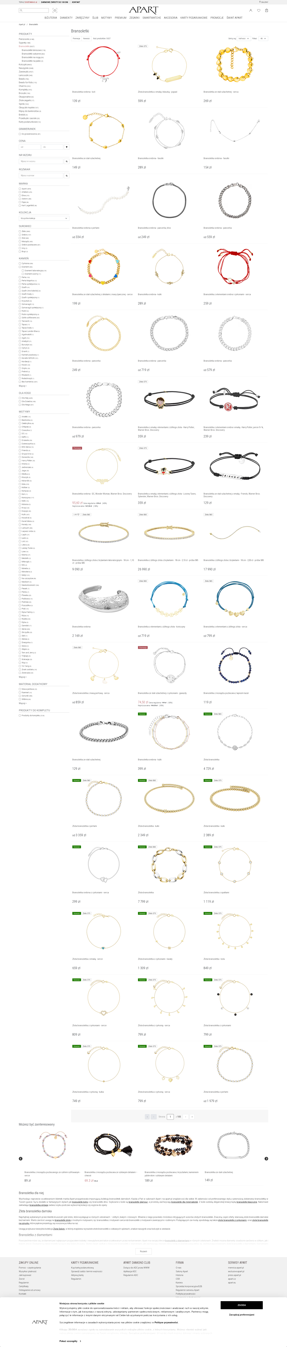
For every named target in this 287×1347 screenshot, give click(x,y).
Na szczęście (29, 578)
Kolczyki (25, 64)
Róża (25, 615)
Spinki (24, 104)
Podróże (26, 602)
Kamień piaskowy (30, 355)
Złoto (26, 231)
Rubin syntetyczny (30, 314)
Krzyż (25, 508)
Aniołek (26, 416)
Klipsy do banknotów (30, 111)
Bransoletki (27, 46)
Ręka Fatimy (28, 612)
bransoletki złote (63, 1220)
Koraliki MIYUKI (30, 358)
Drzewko (27, 440)
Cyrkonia (27, 263)
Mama (26, 555)
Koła (25, 484)
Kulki (25, 514)
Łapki (25, 534)
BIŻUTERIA (51, 17)
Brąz (25, 251)
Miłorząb (26, 562)
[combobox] (44, 218)
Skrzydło (27, 632)
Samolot (26, 625)
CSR (178, 1279)
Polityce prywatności (166, 1322)
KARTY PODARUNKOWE (193, 17)
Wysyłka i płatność (27, 1271)
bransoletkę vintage (39, 1205)
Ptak (25, 609)
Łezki (25, 538)
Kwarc (26, 365)
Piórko (25, 592)
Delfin (25, 437)
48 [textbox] (262, 38)
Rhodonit (26, 375)
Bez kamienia (30, 382)
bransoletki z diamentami (177, 1240)
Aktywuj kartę (77, 1275)
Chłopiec (26, 427)
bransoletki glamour (138, 1202)
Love (25, 551)
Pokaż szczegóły (68, 1341)
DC (24, 433)
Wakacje (27, 659)
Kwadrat (26, 518)
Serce (26, 629)
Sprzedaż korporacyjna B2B (189, 1286)
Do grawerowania (31, 134)
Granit (25, 351)
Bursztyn (27, 345)
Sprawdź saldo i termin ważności (86, 1271)
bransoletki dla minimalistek (184, 1202)
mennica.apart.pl (236, 1267)
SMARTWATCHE (152, 17)
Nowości (86, 38)
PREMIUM (120, 17)
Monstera (27, 572)
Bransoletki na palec (32, 61)
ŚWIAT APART (234, 17)
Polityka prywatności (185, 1294)
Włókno (26, 699)
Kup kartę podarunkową (82, 1267)
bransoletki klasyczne (247, 1202)
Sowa (25, 646)
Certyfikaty (24, 1286)
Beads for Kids (28, 82)
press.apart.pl (234, 1275)
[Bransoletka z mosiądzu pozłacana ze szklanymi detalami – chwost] (113, 1145)
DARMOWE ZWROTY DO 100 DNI (54, 2)
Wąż (25, 662)
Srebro (26, 235)
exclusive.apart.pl (236, 1271)
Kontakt (22, 1294)
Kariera (179, 1282)
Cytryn (25, 348)
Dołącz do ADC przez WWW (136, 1267)
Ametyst (26, 341)
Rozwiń (143, 1251)
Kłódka (26, 474)
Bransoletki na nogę (33, 57)
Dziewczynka (28, 444)
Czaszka (27, 430)
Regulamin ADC (130, 1275)
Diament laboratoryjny (35, 270)
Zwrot (22, 1279)
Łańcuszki (26, 75)
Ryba (25, 622)
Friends (26, 450)
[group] (53, 1159)
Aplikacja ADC (129, 1271)
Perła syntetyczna (31, 284)
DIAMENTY (66, 17)
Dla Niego (27, 405)
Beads (24, 79)
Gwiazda (27, 457)
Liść (25, 541)
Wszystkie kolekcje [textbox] (28, 218)
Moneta (26, 568)
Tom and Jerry (29, 652)
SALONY (264, 2)
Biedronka (27, 420)
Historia (179, 1275)
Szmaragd (28, 304)
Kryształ (27, 301)
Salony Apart (182, 1271)
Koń (25, 494)
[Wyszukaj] (21, 10)
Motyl (26, 575)
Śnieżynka (27, 642)
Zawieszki (26, 71)
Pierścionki (26, 39)
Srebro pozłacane (31, 245)
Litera (25, 545)
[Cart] (266, 10)
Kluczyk (26, 477)
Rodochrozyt (28, 378)
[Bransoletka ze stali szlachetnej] (233, 1145)
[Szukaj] (66, 147)
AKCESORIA (170, 17)
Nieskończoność (30, 585)
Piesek (25, 588)
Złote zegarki (26, 100)
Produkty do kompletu (33, 715)
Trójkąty (26, 656)
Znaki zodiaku (29, 669)
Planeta (26, 595)
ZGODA (242, 1305)
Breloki (23, 115)
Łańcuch (27, 528)
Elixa (25, 195)
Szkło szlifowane (30, 317)
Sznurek (27, 696)
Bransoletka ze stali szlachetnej (219, 1172)
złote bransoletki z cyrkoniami (232, 1220)
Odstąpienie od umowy (30, 1290)
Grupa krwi (27, 454)
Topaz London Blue (31, 331)
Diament (27, 267)
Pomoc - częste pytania (30, 1267)
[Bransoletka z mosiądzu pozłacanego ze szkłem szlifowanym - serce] (53, 1145)
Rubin (25, 311)
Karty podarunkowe (30, 122)
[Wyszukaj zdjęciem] (55, 10)
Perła (26, 277)
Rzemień (27, 692)
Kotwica (26, 504)
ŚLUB (95, 17)
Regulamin (24, 1282)
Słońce (25, 639)
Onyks (26, 368)
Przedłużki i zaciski (29, 118)
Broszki (24, 93)
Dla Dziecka (29, 401)
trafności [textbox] (242, 38)
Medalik (26, 558)
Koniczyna (28, 497)
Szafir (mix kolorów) (31, 291)
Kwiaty (26, 524)
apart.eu (232, 1282)
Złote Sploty (59, 1229)
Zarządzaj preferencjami (241, 1314)
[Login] (250, 10)
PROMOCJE (217, 17)
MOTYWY (106, 17)
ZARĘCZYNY (82, 17)
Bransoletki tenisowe (34, 50)
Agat (25, 338)
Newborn (26, 582)
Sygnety (24, 43)
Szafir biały (28, 294)
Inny (24, 248)
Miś (24, 565)
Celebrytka (28, 423)
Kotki (25, 501)
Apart (26, 189)
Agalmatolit (28, 334)
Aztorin (26, 199)
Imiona (25, 464)
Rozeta (26, 619)
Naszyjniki (26, 68)
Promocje (76, 38)
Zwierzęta (27, 673)
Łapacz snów (28, 531)
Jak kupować (25, 1275)
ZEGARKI (134, 17)
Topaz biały (28, 328)
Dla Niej (27, 398)
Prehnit (26, 371)
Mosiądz (27, 241)
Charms (25, 86)
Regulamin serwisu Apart (187, 1290)
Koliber (26, 487)
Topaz (26, 324)
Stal (25, 238)
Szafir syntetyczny (30, 297)
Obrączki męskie (29, 107)
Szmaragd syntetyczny (32, 307)
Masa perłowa (29, 689)
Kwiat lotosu (28, 521)
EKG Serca (27, 447)
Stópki (25, 649)
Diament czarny (33, 274)
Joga (25, 470)
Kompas (26, 491)
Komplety (25, 89)
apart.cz (232, 1279)
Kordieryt (26, 361)
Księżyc (26, 511)
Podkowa (27, 599)
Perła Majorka (29, 280)
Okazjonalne (26, 97)
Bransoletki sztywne (33, 54)
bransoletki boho (80, 1202)
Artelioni (27, 192)
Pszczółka (27, 605)
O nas (178, 1267)
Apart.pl (22, 24)
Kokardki (27, 481)
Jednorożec (27, 467)
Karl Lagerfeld (29, 205)
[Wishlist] (258, 10)
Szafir (26, 287)
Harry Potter (28, 460)
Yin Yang (26, 666)
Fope (25, 202)
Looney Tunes (28, 548)
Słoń (24, 636)
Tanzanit (27, 321)
